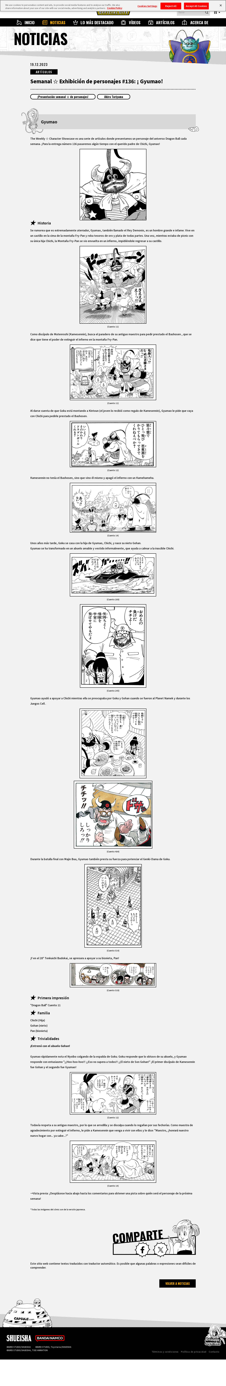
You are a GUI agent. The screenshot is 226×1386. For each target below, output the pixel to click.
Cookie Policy (114, 8)
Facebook (142, 1250)
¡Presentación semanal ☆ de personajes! (62, 97)
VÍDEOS (135, 22)
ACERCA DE (199, 22)
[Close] (220, 5)
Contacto (214, 1351)
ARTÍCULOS (165, 22)
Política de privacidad (193, 1351)
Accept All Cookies (196, 5)
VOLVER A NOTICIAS (177, 1283)
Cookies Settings (147, 5)
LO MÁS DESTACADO (97, 22)
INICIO (30, 22)
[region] (113, 5)
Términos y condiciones (165, 1351)
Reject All (170, 5)
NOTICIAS (58, 22)
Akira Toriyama (113, 97)
